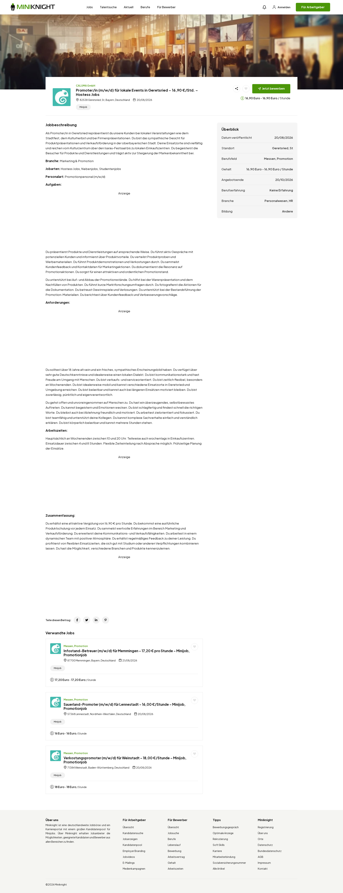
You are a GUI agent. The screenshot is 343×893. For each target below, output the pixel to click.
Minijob (83, 107)
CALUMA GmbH (85, 85)
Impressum (264, 862)
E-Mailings (129, 862)
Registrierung (266, 827)
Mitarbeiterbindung (224, 856)
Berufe (145, 7)
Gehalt (172, 862)
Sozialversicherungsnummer (229, 862)
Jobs (89, 7)
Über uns (263, 833)
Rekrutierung (220, 839)
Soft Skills (219, 844)
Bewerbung (174, 850)
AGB (260, 856)
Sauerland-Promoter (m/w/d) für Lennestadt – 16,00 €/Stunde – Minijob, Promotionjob (125, 706)
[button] (264, 7)
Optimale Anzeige (223, 833)
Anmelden (283, 7)
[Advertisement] (124, 221)
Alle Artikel (219, 868)
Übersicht (128, 827)
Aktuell (128, 7)
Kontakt (263, 868)
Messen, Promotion (76, 646)
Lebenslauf (174, 844)
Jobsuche (173, 833)
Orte (260, 839)
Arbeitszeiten (175, 868)
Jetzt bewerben (273, 88)
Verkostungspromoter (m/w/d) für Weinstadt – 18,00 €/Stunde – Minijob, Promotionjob (125, 760)
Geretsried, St (282, 148)
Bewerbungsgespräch (226, 827)
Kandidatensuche (133, 833)
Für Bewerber (166, 7)
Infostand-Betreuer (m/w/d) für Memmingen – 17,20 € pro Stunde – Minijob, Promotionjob (127, 653)
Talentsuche (108, 7)
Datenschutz (265, 844)
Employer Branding (134, 850)
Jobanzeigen (130, 839)
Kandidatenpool (132, 844)
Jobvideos (129, 856)
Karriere (217, 850)
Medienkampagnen (134, 868)
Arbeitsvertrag (176, 856)
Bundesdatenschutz (270, 850)
